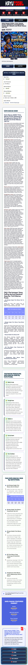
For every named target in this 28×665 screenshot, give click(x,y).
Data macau (7, 228)
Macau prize (7, 186)
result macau (21, 246)
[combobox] (12, 8)
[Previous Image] (2, 45)
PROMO (14, 648)
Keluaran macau (8, 209)
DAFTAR (21, 20)
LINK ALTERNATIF (15, 658)
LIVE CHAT (15, 662)
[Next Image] (26, 45)
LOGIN (7, 20)
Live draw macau (8, 162)
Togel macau (7, 261)
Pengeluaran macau (9, 139)
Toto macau (7, 123)
